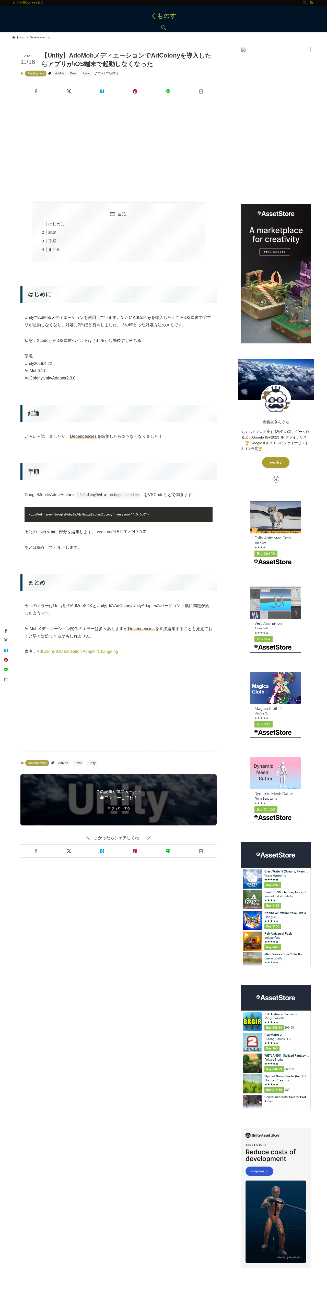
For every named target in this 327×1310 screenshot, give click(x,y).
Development (36, 73)
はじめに (56, 224)
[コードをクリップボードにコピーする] (207, 517)
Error (73, 73)
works (276, 462)
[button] (35, 91)
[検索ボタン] (163, 28)
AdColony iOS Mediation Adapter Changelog (77, 651)
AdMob (59, 73)
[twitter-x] (304, 3)
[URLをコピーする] (201, 91)
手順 (52, 241)
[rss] (311, 3)
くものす (163, 16)
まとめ (54, 249)
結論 (52, 232)
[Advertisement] (119, 150)
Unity (86, 73)
